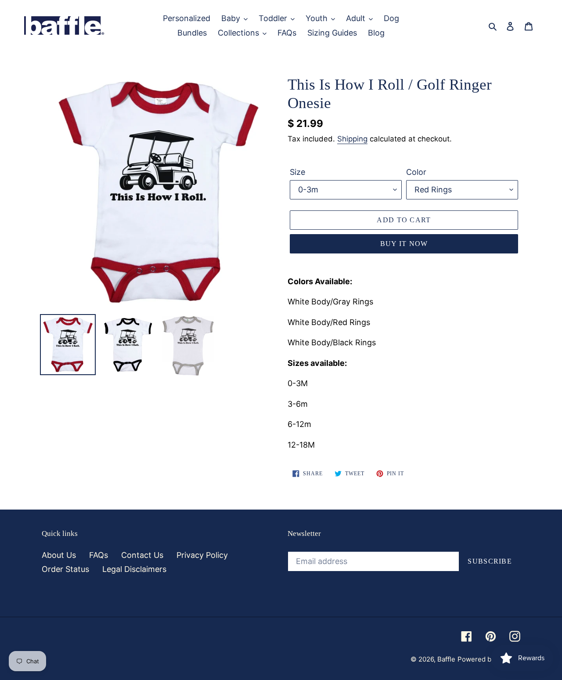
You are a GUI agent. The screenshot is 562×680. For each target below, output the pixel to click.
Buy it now (404, 243)
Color (416, 172)
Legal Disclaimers (134, 569)
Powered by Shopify (489, 659)
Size (297, 172)
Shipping (352, 138)
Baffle (446, 659)
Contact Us (142, 555)
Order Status (65, 569)
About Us (59, 555)
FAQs (98, 555)
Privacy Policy (202, 555)
